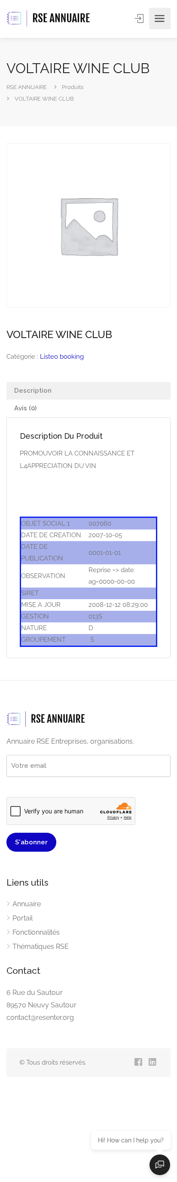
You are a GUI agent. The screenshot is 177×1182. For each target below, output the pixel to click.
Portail (22, 918)
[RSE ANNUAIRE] (49, 18)
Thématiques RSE (40, 946)
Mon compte (140, 18)
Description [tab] (33, 390)
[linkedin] (152, 1062)
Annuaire (26, 904)
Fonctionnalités (36, 932)
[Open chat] (160, 1164)
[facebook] (138, 1062)
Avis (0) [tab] (25, 408)
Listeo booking (62, 356)
